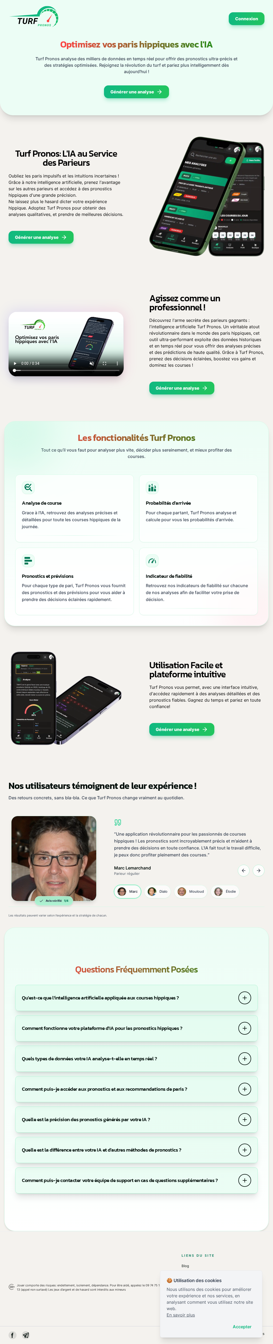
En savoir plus (181, 1315)
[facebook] (13, 1335)
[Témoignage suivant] (258, 870)
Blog (185, 1266)
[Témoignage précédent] (244, 870)
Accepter (242, 1326)
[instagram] (26, 1335)
